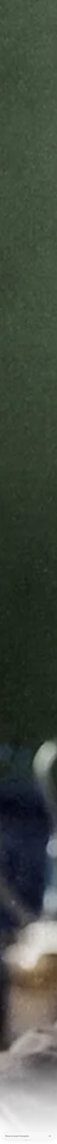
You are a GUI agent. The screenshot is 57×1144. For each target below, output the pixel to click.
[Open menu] (49, 1136)
